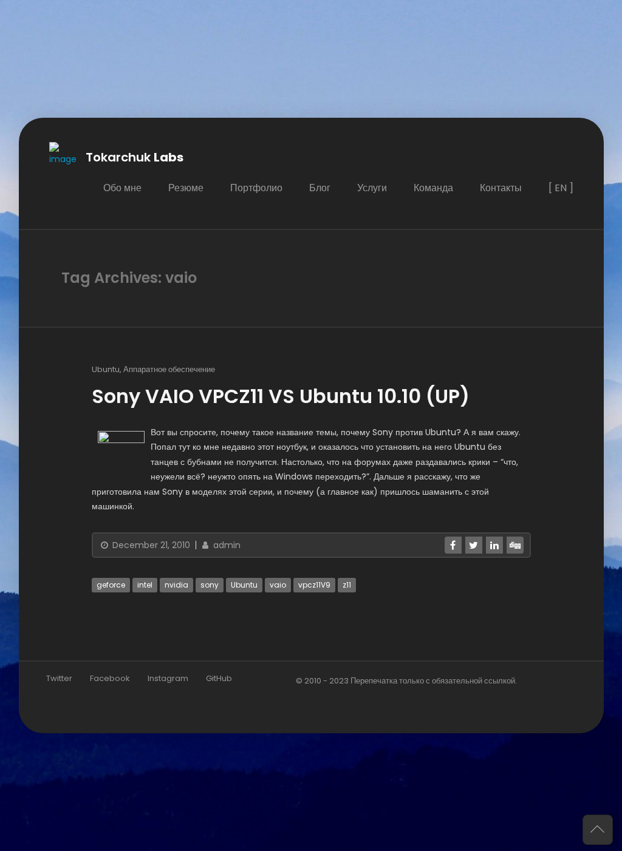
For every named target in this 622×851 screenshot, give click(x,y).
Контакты (500, 188)
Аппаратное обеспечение (169, 369)
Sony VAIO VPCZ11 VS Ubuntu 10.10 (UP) (281, 396)
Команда (433, 188)
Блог (319, 188)
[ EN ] (560, 188)
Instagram (168, 678)
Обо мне (122, 188)
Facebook (110, 678)
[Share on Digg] (514, 545)
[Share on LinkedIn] (493, 545)
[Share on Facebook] (452, 545)
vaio (278, 585)
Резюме (185, 188)
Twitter (59, 678)
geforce (111, 585)
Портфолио (256, 188)
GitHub (219, 678)
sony (209, 585)
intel (144, 585)
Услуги (371, 188)
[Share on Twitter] (473, 545)
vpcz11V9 (314, 585)
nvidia (176, 585)
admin (226, 545)
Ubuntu (106, 369)
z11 (347, 585)
